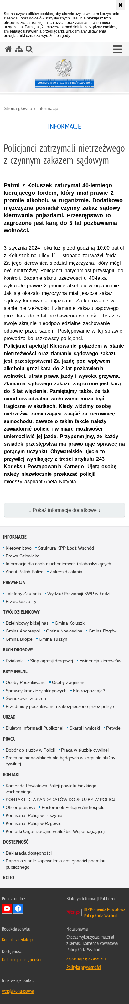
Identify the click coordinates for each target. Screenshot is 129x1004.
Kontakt (11, 774)
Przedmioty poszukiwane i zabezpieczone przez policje (60, 706)
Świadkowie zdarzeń (26, 698)
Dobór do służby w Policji (30, 749)
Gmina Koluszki (70, 623)
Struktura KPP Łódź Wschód (66, 548)
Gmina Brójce (19, 639)
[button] (117, 49)
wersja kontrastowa (18, 991)
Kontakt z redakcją (17, 939)
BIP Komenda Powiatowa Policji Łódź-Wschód (104, 912)
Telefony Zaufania (23, 593)
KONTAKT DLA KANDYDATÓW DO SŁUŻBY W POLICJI (61, 799)
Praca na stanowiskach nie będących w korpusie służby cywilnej (60, 760)
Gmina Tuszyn (53, 639)
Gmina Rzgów (102, 630)
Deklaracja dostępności (29, 852)
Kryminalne (15, 671)
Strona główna (18, 108)
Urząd (9, 717)
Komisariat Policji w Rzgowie (34, 823)
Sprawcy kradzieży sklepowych (36, 690)
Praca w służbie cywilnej (85, 749)
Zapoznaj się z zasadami (86, 958)
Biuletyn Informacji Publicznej (34, 727)
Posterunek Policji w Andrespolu (73, 807)
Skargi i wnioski (85, 727)
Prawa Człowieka (22, 555)
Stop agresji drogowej (51, 660)
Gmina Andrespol (23, 630)
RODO (8, 877)
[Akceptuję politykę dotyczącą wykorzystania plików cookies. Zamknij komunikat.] (120, 5)
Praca (9, 738)
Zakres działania (66, 571)
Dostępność (15, 841)
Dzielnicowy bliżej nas (27, 623)
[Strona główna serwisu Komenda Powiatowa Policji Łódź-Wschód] (8, 49)
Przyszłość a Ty (21, 601)
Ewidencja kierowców (100, 660)
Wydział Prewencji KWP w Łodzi (78, 593)
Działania (15, 660)
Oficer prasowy (20, 807)
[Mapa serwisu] (19, 49)
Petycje (113, 727)
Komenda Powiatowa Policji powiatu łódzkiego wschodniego (51, 788)
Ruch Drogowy (18, 649)
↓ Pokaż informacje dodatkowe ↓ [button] (65, 510)
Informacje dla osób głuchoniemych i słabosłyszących (58, 563)
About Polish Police (25, 571)
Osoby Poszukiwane (26, 682)
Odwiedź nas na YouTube (7, 909)
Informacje (47, 108)
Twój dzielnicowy (21, 612)
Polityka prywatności (83, 967)
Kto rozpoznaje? (89, 690)
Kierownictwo (19, 548)
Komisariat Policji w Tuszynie (34, 815)
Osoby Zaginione (69, 682)
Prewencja (14, 582)
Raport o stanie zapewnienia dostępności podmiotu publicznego (56, 863)
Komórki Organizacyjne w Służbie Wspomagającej (55, 831)
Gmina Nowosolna (64, 630)
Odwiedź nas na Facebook (18, 909)
